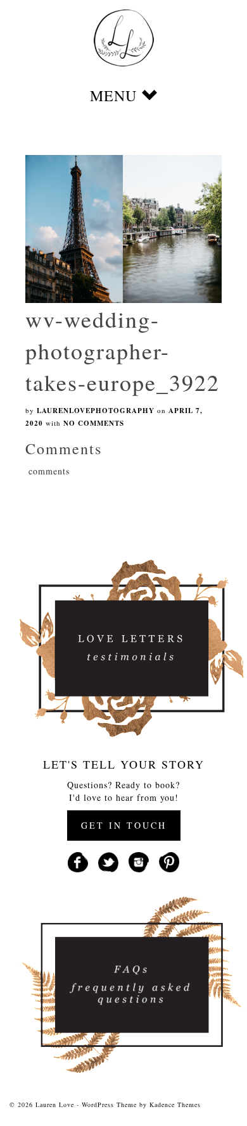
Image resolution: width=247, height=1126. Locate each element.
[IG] (139, 860)
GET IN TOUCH (124, 825)
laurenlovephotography (96, 410)
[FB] (78, 860)
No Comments (93, 423)
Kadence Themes (175, 1104)
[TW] (108, 860)
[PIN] (169, 860)
